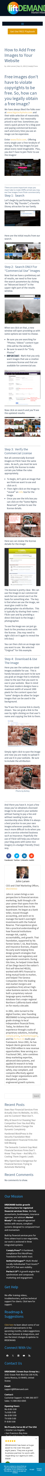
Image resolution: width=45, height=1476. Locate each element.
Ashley (27, 791)
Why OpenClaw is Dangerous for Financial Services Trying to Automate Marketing (20, 1163)
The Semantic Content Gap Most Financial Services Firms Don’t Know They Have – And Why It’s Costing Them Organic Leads (20, 1152)
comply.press (12, 1035)
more (7, 1458)
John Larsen (11, 66)
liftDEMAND (11, 888)
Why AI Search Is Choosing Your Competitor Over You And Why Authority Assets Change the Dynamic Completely (20, 1125)
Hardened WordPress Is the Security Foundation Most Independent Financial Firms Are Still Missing (21, 1138)
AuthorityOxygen (29, 1035)
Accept (32, 1469)
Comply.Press (33, 66)
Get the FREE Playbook (22, 31)
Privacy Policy (39, 1469)
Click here (27, 1301)
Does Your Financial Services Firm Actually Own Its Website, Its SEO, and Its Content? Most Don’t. (21, 1112)
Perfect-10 (19, 1038)
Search (36, 1096)
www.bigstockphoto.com (19, 112)
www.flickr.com (18, 139)
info (21, 491)
